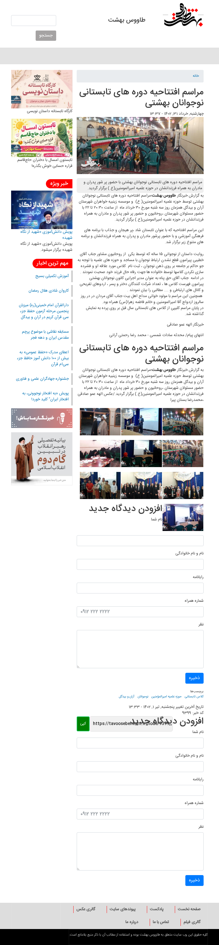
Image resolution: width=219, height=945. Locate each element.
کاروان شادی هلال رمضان (49, 290)
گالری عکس (85, 909)
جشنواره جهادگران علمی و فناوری (42, 378)
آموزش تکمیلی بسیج (52, 276)
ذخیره (194, 678)
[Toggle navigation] (204, 56)
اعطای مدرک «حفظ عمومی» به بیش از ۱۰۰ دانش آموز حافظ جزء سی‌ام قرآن (43, 358)
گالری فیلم (192, 922)
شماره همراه (194, 601)
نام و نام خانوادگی (189, 554)
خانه (196, 76)
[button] (183, 424)
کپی (83, 723)
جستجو (46, 35)
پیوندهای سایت (122, 909)
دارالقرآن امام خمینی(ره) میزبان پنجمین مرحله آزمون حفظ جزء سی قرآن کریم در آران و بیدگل (44, 311)
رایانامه (198, 577)
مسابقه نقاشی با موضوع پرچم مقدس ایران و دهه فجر (45, 334)
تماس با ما (161, 922)
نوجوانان (143, 696)
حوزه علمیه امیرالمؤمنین (166, 696)
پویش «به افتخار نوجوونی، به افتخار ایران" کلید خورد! (45, 396)
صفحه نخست (189, 909)
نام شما (156, 520)
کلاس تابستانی (194, 696)
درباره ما (131, 922)
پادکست (156, 909)
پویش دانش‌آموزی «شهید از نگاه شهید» (46, 235)
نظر (201, 625)
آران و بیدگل (126, 696)
